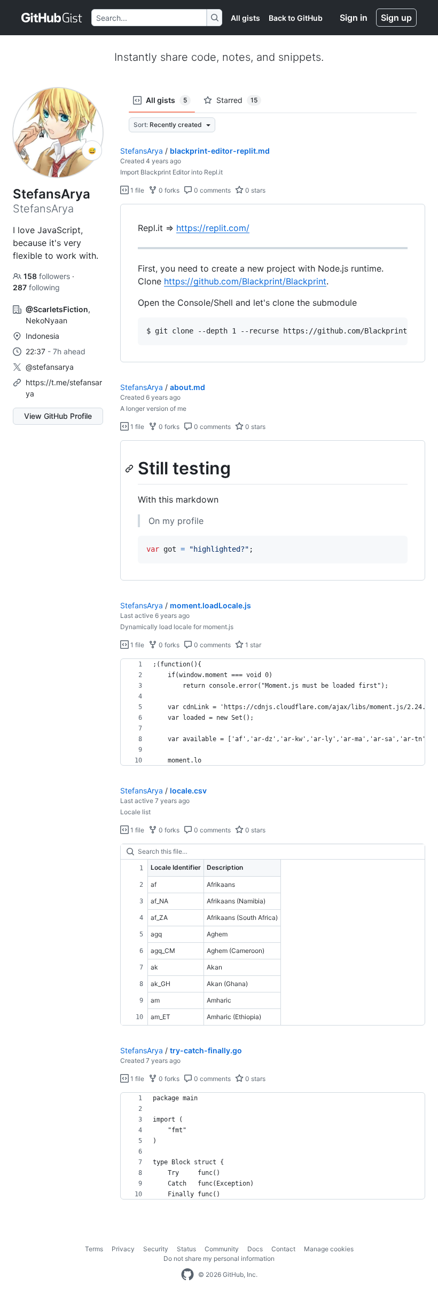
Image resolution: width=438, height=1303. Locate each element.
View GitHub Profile (58, 415)
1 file (136, 190)
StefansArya (141, 150)
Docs (255, 1249)
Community (222, 1249)
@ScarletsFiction (57, 309)
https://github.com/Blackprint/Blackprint (245, 281)
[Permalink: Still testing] (130, 468)
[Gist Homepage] (52, 17)
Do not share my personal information (219, 1258)
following (36, 287)
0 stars (254, 190)
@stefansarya (50, 366)
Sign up (396, 17)
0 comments (211, 190)
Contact (283, 1249)
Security (155, 1249)
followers (48, 276)
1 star (252, 645)
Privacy (123, 1249)
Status (186, 1249)
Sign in (353, 17)
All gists (245, 17)
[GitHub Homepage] (187, 1275)
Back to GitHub (296, 17)
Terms (94, 1249)
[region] (273, 283)
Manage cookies (329, 1249)
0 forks (168, 190)
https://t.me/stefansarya (64, 388)
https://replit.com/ (212, 228)
